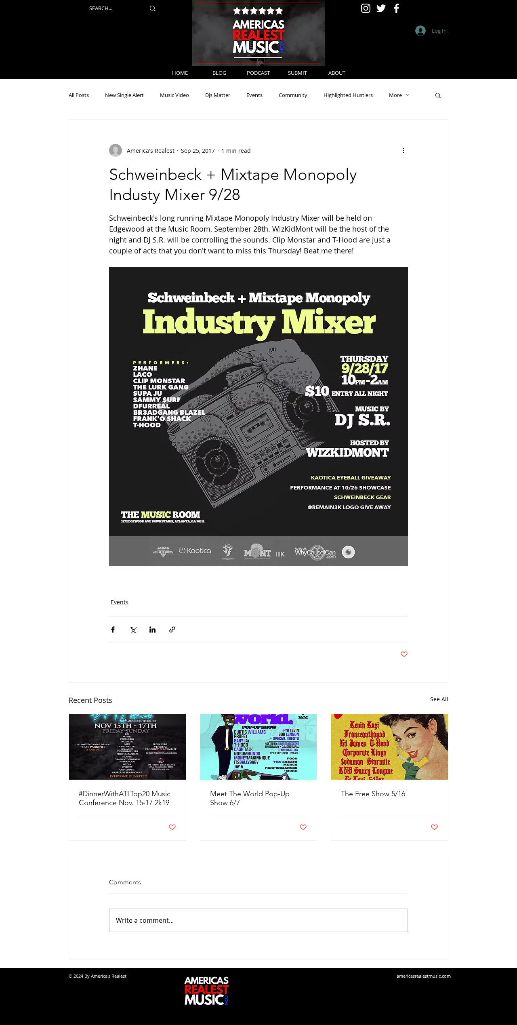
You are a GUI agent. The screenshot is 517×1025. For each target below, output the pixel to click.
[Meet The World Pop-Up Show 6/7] (258, 747)
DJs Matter (217, 95)
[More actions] (403, 150)
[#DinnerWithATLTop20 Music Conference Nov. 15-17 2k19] (127, 747)
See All (439, 699)
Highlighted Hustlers (348, 95)
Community (293, 95)
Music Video (174, 95)
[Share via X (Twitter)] (133, 629)
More (395, 95)
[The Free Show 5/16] (389, 747)
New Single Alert (124, 95)
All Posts (79, 95)
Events (254, 95)
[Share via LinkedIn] (152, 629)
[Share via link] (172, 629)
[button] (438, 95)
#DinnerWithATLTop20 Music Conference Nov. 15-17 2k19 (124, 798)
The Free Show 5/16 (373, 793)
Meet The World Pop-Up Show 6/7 (250, 798)
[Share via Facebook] (113, 629)
